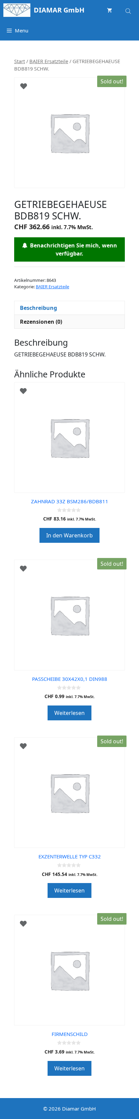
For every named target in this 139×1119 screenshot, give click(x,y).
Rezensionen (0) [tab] (41, 321)
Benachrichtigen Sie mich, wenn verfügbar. (72, 249)
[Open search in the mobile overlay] (129, 9)
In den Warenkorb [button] (69, 535)
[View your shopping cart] (109, 10)
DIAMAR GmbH (59, 10)
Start (19, 61)
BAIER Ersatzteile (48, 61)
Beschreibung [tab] (38, 308)
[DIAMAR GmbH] (16, 10)
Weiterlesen (69, 713)
